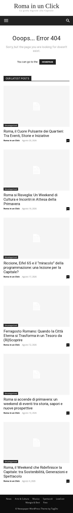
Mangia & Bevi (33, 502)
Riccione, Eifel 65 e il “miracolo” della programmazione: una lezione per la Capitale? (33, 267)
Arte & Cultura (22, 498)
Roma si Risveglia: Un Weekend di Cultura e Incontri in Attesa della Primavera (30, 199)
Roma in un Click (12, 140)
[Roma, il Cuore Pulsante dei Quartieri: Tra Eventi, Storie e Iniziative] (36, 106)
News (9, 498)
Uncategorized (11, 125)
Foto (45, 502)
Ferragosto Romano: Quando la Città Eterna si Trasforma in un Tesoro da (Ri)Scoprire (33, 335)
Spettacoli (48, 498)
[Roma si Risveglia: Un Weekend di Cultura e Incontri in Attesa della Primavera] (36, 170)
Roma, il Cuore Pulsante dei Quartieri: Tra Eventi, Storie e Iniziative (34, 133)
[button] (6, 20)
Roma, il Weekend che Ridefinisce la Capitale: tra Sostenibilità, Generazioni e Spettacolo (36, 471)
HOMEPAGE (47, 62)
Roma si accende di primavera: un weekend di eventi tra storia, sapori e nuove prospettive (33, 403)
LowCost (60, 498)
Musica (36, 498)
